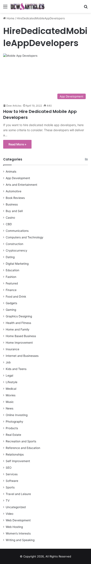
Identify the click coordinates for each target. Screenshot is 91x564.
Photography (14, 421)
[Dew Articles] (27, 6)
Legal (9, 375)
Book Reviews (15, 198)
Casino (10, 217)
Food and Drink (16, 296)
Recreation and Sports (21, 441)
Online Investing (17, 415)
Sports (10, 487)
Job (8, 362)
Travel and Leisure (18, 494)
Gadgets (11, 303)
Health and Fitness (18, 323)
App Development (18, 178)
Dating (10, 257)
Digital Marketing (17, 263)
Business (12, 204)
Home (10, 18)
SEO (8, 467)
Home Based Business (21, 336)
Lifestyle (11, 382)
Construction (14, 244)
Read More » (17, 144)
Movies (10, 395)
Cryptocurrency (16, 250)
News (9, 408)
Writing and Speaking (20, 540)
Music (10, 402)
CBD (9, 224)
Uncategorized (16, 507)
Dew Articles (13, 105)
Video (9, 513)
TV (8, 500)
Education (12, 270)
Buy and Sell (14, 211)
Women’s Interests (18, 533)
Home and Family (17, 329)
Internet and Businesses (22, 355)
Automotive (13, 191)
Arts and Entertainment (21, 184)
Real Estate (13, 434)
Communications (17, 230)
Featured (12, 283)
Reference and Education (23, 448)
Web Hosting (14, 527)
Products (12, 428)
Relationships (15, 454)
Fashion (11, 276)
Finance (11, 290)
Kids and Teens (16, 369)
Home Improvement (19, 342)
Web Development (18, 520)
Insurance (12, 349)
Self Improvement (18, 461)
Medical (11, 388)
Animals (11, 171)
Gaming (11, 309)
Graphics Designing (19, 316)
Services (12, 474)
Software (12, 480)
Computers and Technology (24, 237)
